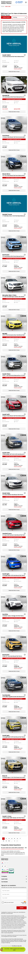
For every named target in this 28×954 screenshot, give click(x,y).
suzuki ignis (5, 574)
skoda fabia (6, 493)
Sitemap (8, 942)
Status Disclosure (10, 941)
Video (24, 77)
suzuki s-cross (6, 816)
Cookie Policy (11, 939)
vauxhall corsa (6, 533)
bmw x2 (4, 776)
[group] (14, 44)
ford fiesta (5, 135)
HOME (2, 6)
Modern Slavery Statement (13, 940)
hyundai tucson (7, 214)
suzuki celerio (6, 55)
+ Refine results (6, 17)
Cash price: (4, 65)
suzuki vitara (6, 374)
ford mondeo (6, 695)
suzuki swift (6, 414)
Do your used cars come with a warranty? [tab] (12, 847)
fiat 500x (5, 614)
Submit (21, 907)
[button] (25, 86)
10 (9, 841)
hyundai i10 (5, 95)
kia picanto (5, 255)
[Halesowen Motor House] (6, 2)
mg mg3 (4, 333)
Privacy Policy (4, 939)
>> (17, 841)
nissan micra (6, 174)
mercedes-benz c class (9, 295)
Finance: (16, 65)
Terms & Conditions (19, 941)
